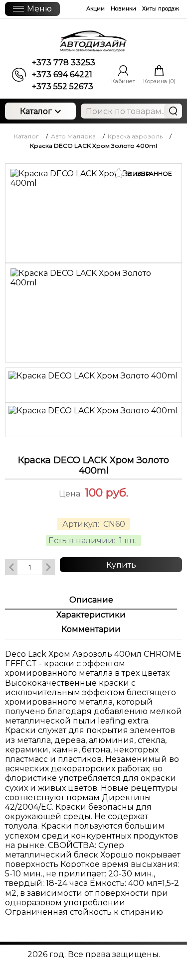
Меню (39, 8)
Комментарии (91, 629)
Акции (95, 8)
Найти (173, 111)
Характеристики (91, 614)
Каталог (36, 111)
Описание (91, 600)
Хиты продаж (160, 8)
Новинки (123, 8)
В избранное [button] (149, 173)
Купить (121, 565)
